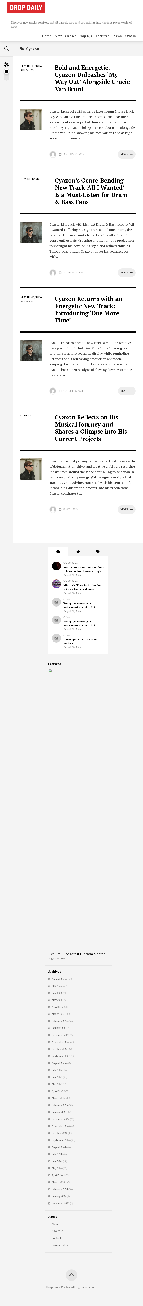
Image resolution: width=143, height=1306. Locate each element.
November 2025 (61, 1042)
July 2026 (57, 985)
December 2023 (60, 1203)
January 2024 (59, 1196)
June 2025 (57, 1077)
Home (46, 36)
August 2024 (59, 1147)
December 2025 (60, 1035)
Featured (103, 36)
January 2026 (59, 1028)
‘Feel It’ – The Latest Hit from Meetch (76, 954)
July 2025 (57, 1070)
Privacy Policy (60, 1245)
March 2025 (58, 1098)
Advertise (57, 1231)
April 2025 (57, 1091)
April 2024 (57, 1175)
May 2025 (57, 1084)
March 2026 (58, 1014)
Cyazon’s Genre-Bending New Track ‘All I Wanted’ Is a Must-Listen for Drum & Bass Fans (91, 191)
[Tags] (98, 552)
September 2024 (61, 1140)
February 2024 (60, 1189)
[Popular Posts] (78, 552)
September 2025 (61, 1056)
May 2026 (57, 1000)
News (117, 36)
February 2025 (60, 1105)
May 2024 (57, 1168)
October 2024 (59, 1133)
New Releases (65, 36)
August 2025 (59, 1063)
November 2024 (61, 1126)
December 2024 (60, 1119)
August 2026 (59, 979)
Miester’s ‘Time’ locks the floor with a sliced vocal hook (83, 587)
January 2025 (59, 1112)
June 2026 (57, 993)
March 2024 (58, 1182)
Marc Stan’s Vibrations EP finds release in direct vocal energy (83, 569)
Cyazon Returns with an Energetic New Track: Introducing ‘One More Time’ (89, 309)
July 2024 (57, 1154)
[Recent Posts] (58, 552)
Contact (56, 1238)
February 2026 (60, 1021)
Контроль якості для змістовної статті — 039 (79, 605)
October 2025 (59, 1049)
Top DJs (86, 36)
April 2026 (57, 1007)
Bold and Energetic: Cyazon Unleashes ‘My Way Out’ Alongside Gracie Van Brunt (92, 78)
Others (130, 36)
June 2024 (57, 1161)
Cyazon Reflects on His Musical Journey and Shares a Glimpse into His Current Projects (91, 427)
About (55, 1224)
